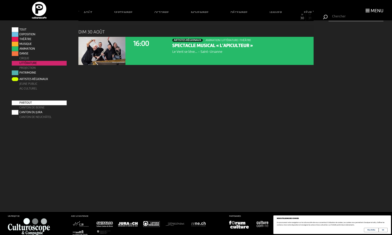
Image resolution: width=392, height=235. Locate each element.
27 (279, 17)
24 (257, 17)
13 (173, 17)
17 (203, 17)
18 (211, 17)
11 (158, 17)
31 (309, 17)
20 (226, 17)
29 (295, 17)
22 (241, 17)
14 (180, 17)
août (88, 12)
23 (249, 17)
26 (272, 17)
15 (188, 17)
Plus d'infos (371, 230)
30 (302, 17)
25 (264, 17)
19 (218, 17)
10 (150, 17)
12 (165, 17)
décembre (239, 12)
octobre (162, 12)
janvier (276, 12)
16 (196, 17)
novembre (200, 12)
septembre (123, 12)
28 (287, 17)
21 (234, 17)
